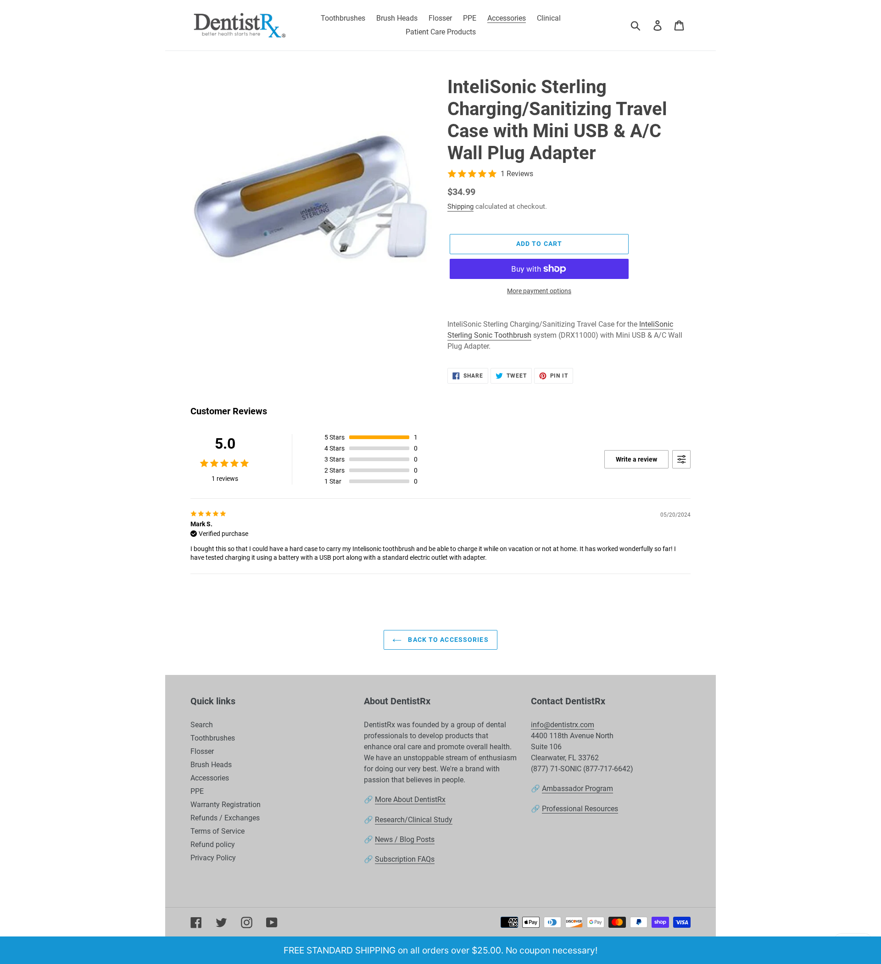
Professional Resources (580, 808)
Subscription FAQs (405, 859)
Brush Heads (211, 764)
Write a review (636, 459)
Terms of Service (217, 831)
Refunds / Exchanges (225, 818)
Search (201, 724)
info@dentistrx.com (562, 724)
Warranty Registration (225, 804)
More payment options (539, 291)
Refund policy (212, 844)
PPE (197, 791)
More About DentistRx (410, 799)
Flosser (202, 751)
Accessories (209, 778)
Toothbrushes (212, 738)
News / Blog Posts (405, 839)
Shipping (460, 206)
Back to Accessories (447, 639)
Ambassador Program (577, 788)
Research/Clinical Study (413, 819)
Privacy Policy (213, 857)
